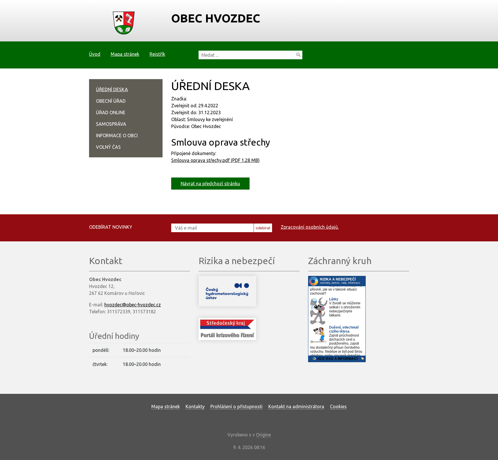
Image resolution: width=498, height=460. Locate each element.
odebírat (263, 228)
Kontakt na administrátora (296, 406)
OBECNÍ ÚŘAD (111, 101)
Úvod (94, 54)
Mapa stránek (125, 54)
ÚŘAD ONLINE (110, 112)
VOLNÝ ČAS (108, 147)
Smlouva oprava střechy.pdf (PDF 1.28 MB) (215, 160)
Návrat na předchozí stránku (210, 183)
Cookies (338, 406)
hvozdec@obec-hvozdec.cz (132, 304)
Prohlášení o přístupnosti (236, 406)
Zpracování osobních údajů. (310, 227)
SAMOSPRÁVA (111, 124)
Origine (263, 434)
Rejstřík (157, 54)
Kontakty (195, 406)
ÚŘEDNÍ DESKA (112, 89)
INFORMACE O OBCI (117, 135)
